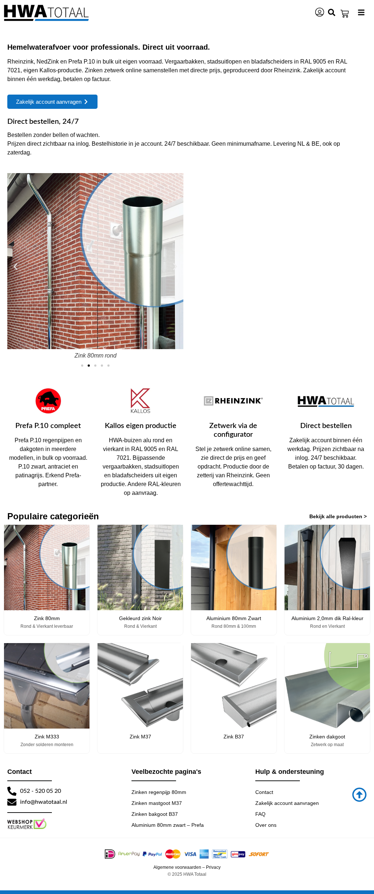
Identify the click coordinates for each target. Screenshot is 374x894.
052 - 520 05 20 (40, 791)
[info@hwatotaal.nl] (11, 802)
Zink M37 (140, 737)
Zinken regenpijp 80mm (158, 792)
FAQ (260, 814)
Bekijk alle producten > (338, 516)
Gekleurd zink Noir (140, 618)
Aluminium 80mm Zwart (233, 618)
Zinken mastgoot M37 (156, 803)
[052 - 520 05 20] (11, 791)
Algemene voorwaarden (177, 867)
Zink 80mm (47, 618)
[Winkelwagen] (345, 13)
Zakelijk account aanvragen (287, 803)
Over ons (265, 825)
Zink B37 (234, 737)
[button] (15, 266)
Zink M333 (47, 737)
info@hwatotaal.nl (43, 802)
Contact (264, 792)
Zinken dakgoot (327, 737)
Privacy (213, 867)
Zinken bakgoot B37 (154, 814)
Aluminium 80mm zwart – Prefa (167, 825)
